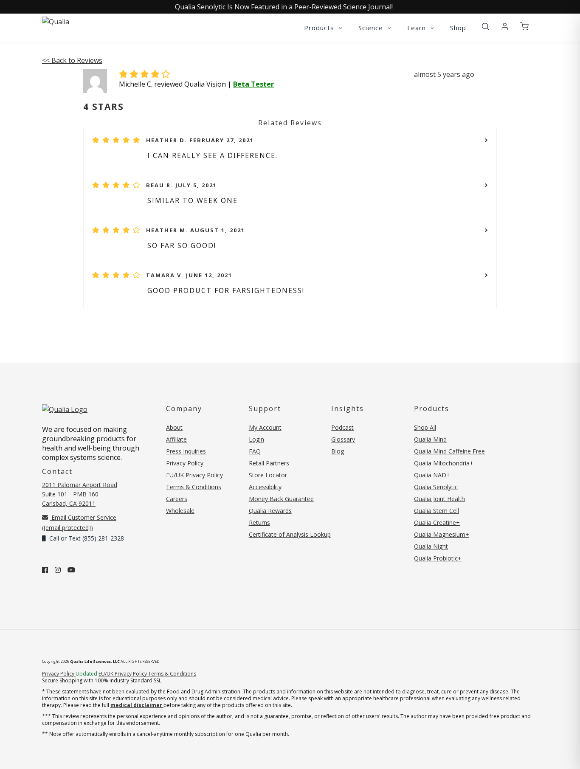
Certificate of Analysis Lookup (290, 534)
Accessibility (265, 487)
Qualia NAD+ (432, 475)
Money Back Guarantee (281, 499)
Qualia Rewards (270, 511)
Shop (458, 27)
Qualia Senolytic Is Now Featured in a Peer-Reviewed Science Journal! (284, 6)
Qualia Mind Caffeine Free (449, 451)
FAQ (255, 451)
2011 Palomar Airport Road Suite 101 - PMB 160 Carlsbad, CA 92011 (79, 494)
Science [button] (371, 27)
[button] (485, 26)
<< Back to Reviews (72, 60)
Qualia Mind (430, 439)
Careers (176, 499)
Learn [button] (417, 27)
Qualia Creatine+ (437, 522)
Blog (337, 451)
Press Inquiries (186, 451)
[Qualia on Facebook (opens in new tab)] (45, 570)
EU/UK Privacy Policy (194, 475)
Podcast (342, 427)
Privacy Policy (184, 463)
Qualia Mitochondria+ (443, 463)
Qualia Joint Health (439, 499)
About (174, 427)
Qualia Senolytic (436, 487)
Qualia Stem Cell (436, 511)
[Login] (505, 26)
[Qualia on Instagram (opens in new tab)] (58, 570)
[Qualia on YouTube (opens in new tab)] (71, 570)
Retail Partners (269, 463)
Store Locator (268, 475)
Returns (259, 522)
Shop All (425, 427)
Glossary (343, 439)
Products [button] (320, 27)
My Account (265, 427)
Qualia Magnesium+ (441, 534)
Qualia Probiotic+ (438, 558)
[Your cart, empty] (524, 26)
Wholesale (180, 511)
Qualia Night (431, 546)
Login (256, 439)
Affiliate (176, 439)
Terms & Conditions (193, 487)
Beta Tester (253, 84)
